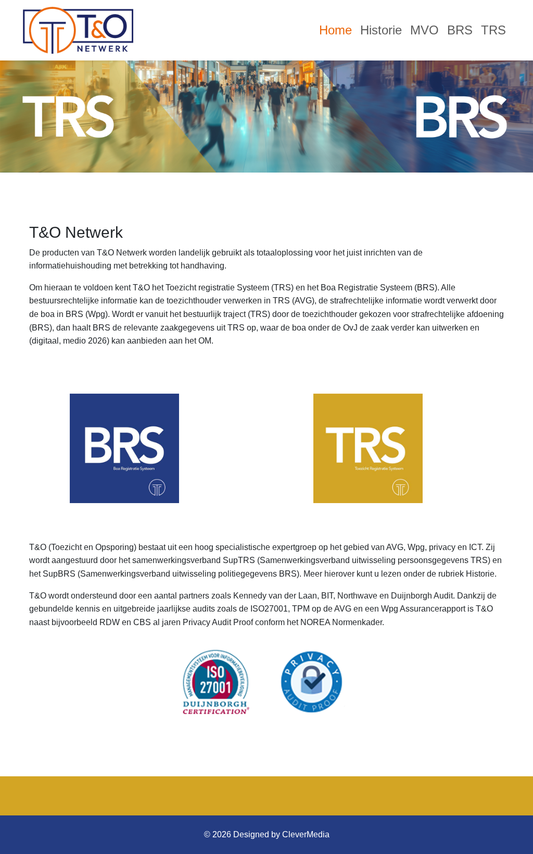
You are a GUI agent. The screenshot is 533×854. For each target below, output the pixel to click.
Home (335, 30)
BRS (460, 30)
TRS (493, 30)
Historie (381, 30)
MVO (424, 30)
